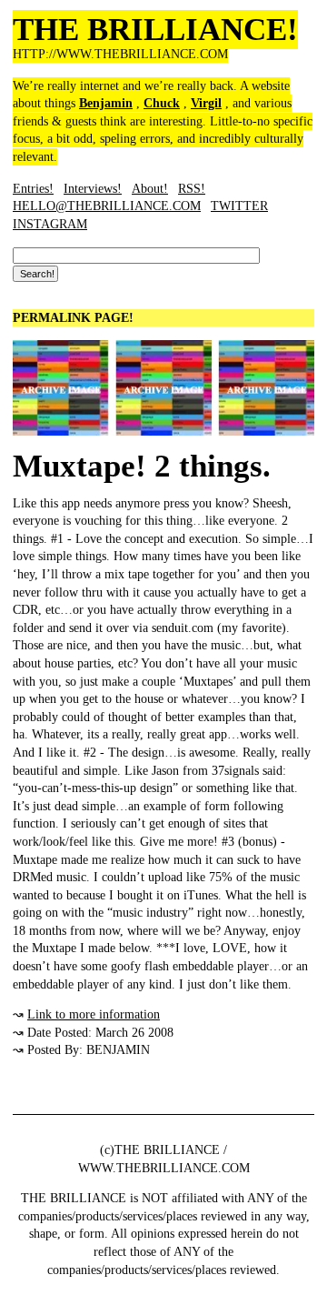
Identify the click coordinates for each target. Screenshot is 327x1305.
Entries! (33, 189)
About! (150, 189)
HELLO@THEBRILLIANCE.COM (107, 206)
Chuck (162, 103)
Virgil (206, 103)
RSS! (191, 189)
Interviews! (93, 189)
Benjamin (106, 103)
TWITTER (239, 206)
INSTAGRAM (50, 224)
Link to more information (93, 1014)
